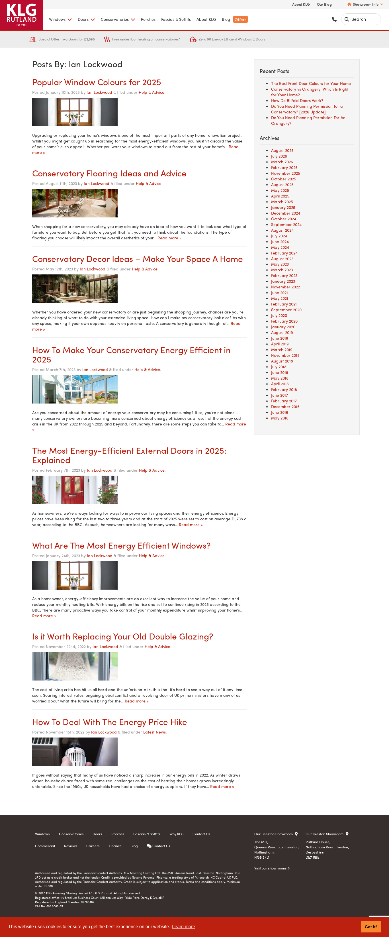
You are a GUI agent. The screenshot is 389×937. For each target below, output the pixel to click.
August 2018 (282, 361)
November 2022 (285, 287)
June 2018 (279, 372)
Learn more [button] (183, 926)
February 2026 (284, 167)
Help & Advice (151, 92)
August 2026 (282, 150)
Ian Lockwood (99, 92)
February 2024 (284, 253)
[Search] (347, 19)
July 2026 (279, 156)
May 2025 (280, 190)
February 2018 (284, 389)
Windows (57, 19)
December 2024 (285, 213)
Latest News (154, 732)
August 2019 (282, 332)
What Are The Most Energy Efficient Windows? (121, 545)
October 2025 (283, 179)
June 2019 (279, 338)
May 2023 (280, 264)
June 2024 (280, 241)
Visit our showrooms (271, 868)
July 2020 (279, 315)
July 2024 (279, 236)
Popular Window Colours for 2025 (96, 82)
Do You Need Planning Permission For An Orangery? (308, 120)
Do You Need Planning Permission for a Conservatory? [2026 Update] (307, 109)
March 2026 (282, 161)
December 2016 (285, 406)
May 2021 (279, 298)
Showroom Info (366, 4)
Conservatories (115, 19)
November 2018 (285, 355)
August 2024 (282, 230)
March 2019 (281, 349)
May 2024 (280, 247)
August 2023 (282, 258)
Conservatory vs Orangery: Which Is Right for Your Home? (310, 91)
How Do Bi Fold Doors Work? (297, 100)
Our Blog (324, 4)
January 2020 (283, 326)
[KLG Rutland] (21, 15)
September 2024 (286, 224)
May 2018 (279, 378)
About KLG (301, 4)
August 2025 (282, 184)
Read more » (169, 238)
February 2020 (284, 321)
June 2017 (279, 395)
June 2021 (279, 292)
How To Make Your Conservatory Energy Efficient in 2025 (131, 354)
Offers (240, 19)
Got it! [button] (371, 926)
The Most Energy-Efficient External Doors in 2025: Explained (129, 455)
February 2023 (284, 275)
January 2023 (283, 281)
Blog (226, 19)
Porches (148, 19)
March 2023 (282, 269)
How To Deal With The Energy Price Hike (109, 721)
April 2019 (280, 344)
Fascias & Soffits (176, 19)
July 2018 (278, 366)
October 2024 (283, 218)
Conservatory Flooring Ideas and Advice (109, 173)
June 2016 (279, 412)
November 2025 (285, 173)
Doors (83, 19)
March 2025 (282, 201)
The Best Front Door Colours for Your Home (311, 83)
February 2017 (284, 401)
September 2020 (286, 309)
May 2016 (279, 418)
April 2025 (280, 196)
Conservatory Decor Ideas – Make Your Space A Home (137, 258)
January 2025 (283, 207)
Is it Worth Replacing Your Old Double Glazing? (122, 636)
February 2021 (284, 304)
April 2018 (280, 383)
